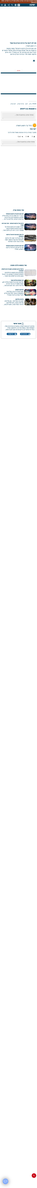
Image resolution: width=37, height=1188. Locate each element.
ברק (31, 100)
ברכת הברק (22, 100)
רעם (28, 100)
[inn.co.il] (19, 3)
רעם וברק (15, 100)
